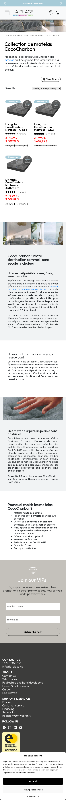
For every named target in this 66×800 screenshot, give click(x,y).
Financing (8, 709)
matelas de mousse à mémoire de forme (33, 288)
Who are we (9, 679)
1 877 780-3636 (11, 663)
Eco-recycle (9, 693)
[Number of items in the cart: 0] (57, 13)
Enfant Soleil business (15, 686)
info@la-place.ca (12, 666)
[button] (4, 3)
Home (8, 35)
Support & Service (16, 698)
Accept (33, 781)
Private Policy (33, 796)
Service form (10, 712)
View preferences (33, 789)
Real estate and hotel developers (22, 682)
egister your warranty (17, 715)
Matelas (17, 35)
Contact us (11, 660)
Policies (7, 702)
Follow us (10, 721)
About (7, 672)
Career (6, 689)
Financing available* (25, 3)
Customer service (13, 705)
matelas (9, 60)
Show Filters (52, 79)
